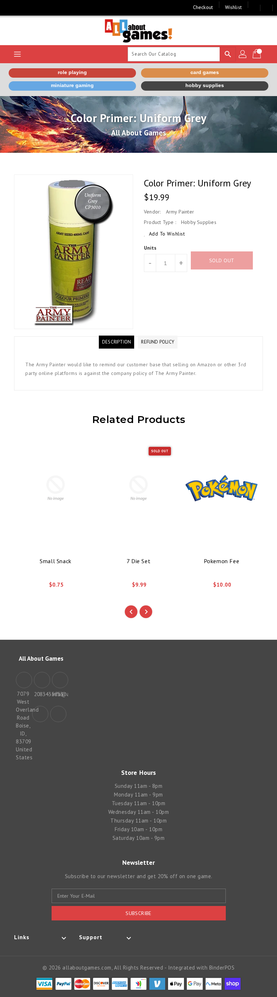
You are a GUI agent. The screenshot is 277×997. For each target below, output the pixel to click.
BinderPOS (222, 967)
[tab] (116, 342)
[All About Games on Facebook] (11, 7)
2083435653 (41, 694)
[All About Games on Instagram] (25, 7)
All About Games (138, 133)
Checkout (203, 7)
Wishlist (233, 7)
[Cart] (257, 54)
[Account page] (243, 54)
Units (150, 247)
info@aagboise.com (59, 694)
